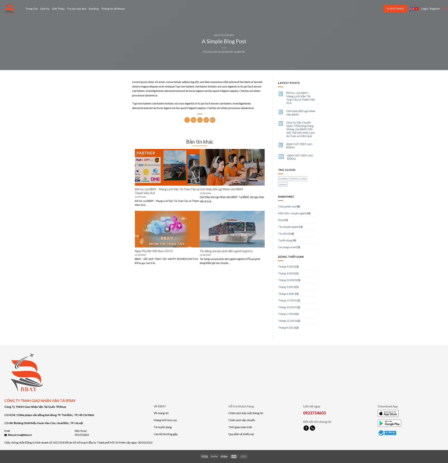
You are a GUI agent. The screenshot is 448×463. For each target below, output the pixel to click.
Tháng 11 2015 (287, 300)
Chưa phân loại (287, 206)
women (282, 184)
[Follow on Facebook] (306, 428)
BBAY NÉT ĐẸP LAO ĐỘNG (299, 145)
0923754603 (397, 8)
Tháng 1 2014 (286, 313)
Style (281, 220)
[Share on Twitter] (193, 120)
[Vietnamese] (416, 8)
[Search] (443, 8)
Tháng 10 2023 (287, 280)
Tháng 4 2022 (286, 293)
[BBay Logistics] (11, 9)
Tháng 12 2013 (287, 320)
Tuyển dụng (285, 240)
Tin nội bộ (284, 233)
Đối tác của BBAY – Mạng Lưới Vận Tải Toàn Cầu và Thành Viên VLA (300, 98)
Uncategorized (224, 35)
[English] (412, 8)
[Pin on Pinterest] (206, 120)
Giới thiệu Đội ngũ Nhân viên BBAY (300, 112)
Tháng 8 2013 (286, 327)
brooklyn (283, 178)
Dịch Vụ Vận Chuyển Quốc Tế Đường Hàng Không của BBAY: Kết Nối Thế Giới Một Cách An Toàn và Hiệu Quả (300, 129)
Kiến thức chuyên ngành (292, 213)
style (303, 178)
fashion (294, 178)
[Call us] (312, 428)
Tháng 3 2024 (286, 273)
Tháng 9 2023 (286, 286)
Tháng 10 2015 (287, 307)
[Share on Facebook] (187, 120)
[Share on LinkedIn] (212, 120)
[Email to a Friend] (200, 120)
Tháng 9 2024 (286, 266)
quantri (239, 51)
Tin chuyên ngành (288, 226)
